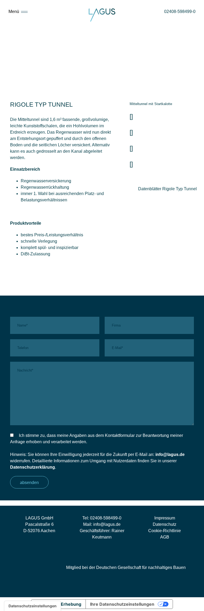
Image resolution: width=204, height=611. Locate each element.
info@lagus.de (170, 454)
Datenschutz (164, 524)
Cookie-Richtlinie (164, 530)
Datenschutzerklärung (32, 467)
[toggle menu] (24, 11)
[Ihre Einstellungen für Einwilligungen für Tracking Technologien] (32, 606)
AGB (164, 537)
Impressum (164, 518)
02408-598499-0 (105, 518)
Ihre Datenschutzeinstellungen (122, 604)
